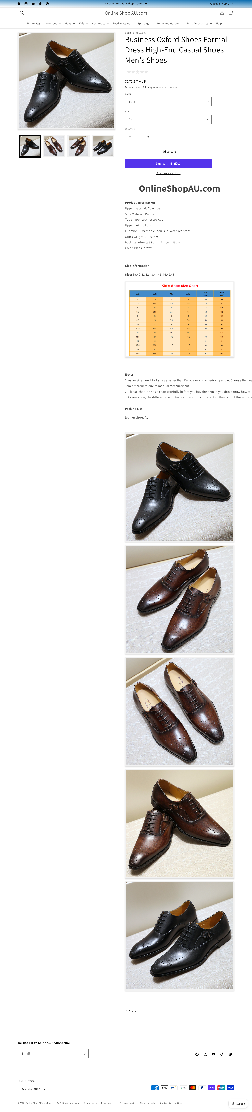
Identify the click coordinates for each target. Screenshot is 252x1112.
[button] (22, 12)
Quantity (130, 129)
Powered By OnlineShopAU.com (63, 1103)
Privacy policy (108, 1103)
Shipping (148, 87)
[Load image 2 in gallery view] (54, 146)
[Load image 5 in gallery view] (103, 146)
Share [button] (132, 1011)
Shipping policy (148, 1103)
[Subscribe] (84, 1053)
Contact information (171, 1103)
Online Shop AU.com (36, 1103)
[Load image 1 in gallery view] (30, 146)
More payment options (168, 173)
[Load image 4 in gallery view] (78, 146)
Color (128, 94)
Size (127, 111)
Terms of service (128, 1103)
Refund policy (90, 1103)
